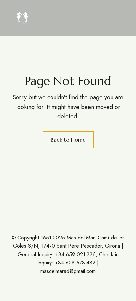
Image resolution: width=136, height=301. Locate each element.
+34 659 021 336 (75, 254)
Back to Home (68, 140)
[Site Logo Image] (22, 18)
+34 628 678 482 (75, 262)
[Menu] (119, 18)
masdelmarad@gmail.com (68, 271)
